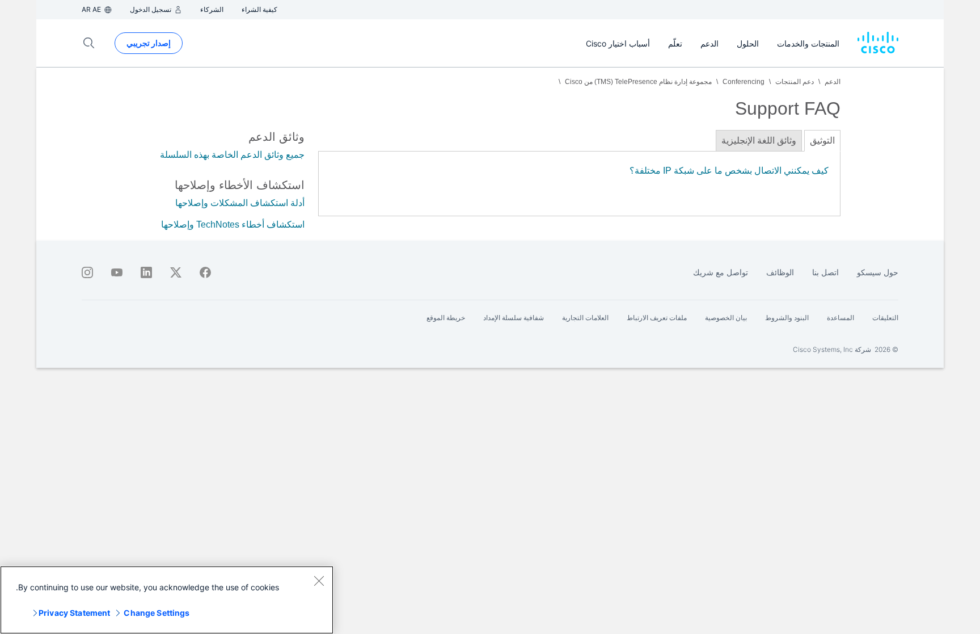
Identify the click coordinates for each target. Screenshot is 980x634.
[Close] (318, 580)
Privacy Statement (74, 613)
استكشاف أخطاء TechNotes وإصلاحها (233, 224)
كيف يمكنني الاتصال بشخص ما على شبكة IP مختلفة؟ (729, 170)
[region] (166, 600)
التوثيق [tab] (822, 140)
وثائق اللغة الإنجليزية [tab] (758, 140)
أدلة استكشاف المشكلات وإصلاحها (240, 203)
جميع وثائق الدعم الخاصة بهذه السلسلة (232, 154)
